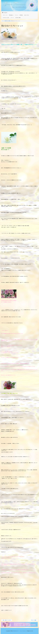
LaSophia (5, 12)
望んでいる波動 (34, 620)
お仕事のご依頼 (17, 17)
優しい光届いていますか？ (6, 620)
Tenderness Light (6, 17)
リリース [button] (12, 17)
